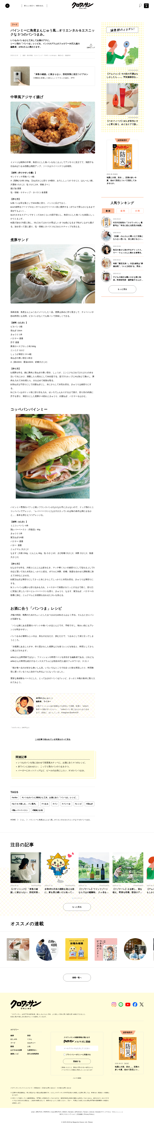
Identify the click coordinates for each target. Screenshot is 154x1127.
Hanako (71, 1112)
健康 (12, 1035)
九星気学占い (32, 1050)
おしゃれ (13, 1039)
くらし (29, 1039)
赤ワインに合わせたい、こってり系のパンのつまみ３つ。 (44, 766)
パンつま (66, 804)
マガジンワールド (70, 1114)
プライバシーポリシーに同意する (78, 1054)
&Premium (78, 1112)
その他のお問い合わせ (64, 1088)
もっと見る (122, 289)
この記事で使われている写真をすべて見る (53, 739)
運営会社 (37, 1088)
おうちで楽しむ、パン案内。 (24, 804)
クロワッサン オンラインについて (21, 1088)
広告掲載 (80, 1114)
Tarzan (85, 1112)
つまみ (45, 804)
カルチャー (31, 1043)
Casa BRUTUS (56, 1112)
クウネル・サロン (110, 1112)
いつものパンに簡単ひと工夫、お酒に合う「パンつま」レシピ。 (49, 797)
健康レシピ (14, 1054)
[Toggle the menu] (7, 6)
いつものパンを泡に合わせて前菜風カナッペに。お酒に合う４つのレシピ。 (52, 763)
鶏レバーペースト (20, 810)
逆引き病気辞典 (33, 1054)
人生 (29, 1046)
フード (14, 24)
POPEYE (47, 1112)
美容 (29, 1035)
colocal (91, 1112)
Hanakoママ (99, 1112)
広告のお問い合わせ (48, 1088)
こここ (120, 1112)
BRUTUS (39, 1112)
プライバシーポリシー (85, 1067)
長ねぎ (89, 804)
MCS (61, 1114)
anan (33, 1112)
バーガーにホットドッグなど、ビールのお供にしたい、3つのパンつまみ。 (52, 770)
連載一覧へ (77, 978)
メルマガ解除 (77, 1078)
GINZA (64, 1112)
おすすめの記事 (16, 1050)
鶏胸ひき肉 (37, 810)
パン (55, 804)
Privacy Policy (88, 1114)
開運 (12, 1046)
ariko (15, 797)
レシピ (78, 804)
